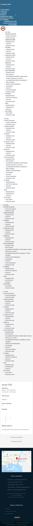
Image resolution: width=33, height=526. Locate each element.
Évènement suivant (16, 441)
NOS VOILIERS (10, 74)
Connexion (3, 14)
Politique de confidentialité (23, 522)
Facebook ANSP (6, 4)
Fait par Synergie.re (22, 524)
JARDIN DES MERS (10, 40)
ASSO (6, 103)
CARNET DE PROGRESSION (13, 84)
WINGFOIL (8, 63)
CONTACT (8, 43)
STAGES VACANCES (10, 34)
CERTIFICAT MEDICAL (12, 97)
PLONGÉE (8, 93)
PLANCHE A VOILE (10, 55)
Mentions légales (10, 524)
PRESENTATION (10, 41)
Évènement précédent (16, 437)
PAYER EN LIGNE (10, 38)
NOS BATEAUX (10, 107)
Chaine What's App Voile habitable (5, 11)
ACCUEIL (7, 32)
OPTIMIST (8, 47)
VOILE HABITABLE (10, 70)
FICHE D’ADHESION (11, 90)
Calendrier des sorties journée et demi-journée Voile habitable (10, 23)
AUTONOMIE (9, 86)
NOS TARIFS (8, 111)
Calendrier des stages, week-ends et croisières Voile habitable (7, 18)
